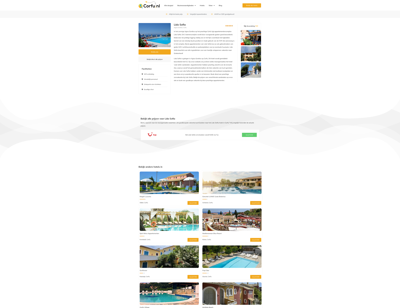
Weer (211, 5)
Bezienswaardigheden (185, 5)
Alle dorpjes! (168, 5)
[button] (249, 135)
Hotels (202, 5)
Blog (220, 5)
